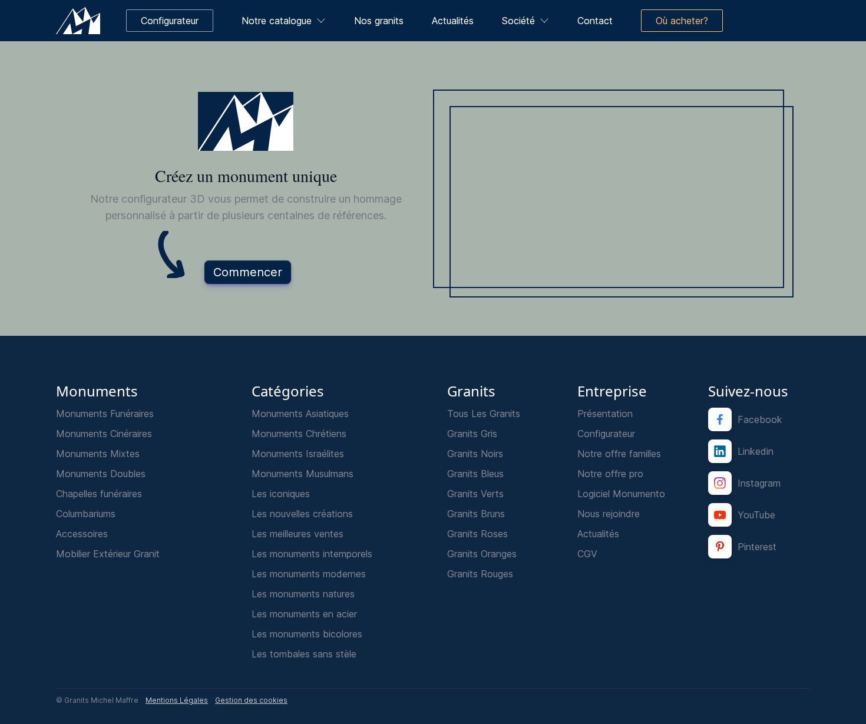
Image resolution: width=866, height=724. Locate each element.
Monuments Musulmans (302, 474)
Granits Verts (475, 494)
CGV (587, 554)
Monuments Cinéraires (104, 433)
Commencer (247, 272)
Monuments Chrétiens (299, 433)
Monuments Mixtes (98, 453)
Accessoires (82, 534)
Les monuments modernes (309, 574)
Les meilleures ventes (297, 534)
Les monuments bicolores (307, 634)
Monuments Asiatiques (300, 413)
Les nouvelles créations (302, 514)
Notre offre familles (619, 453)
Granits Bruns (476, 514)
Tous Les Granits (483, 413)
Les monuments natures (303, 594)
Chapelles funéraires (99, 494)
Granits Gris (472, 433)
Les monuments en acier (304, 614)
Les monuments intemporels (312, 554)
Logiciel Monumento (621, 494)
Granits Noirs (475, 453)
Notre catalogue (277, 21)
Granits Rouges (480, 574)
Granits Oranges (482, 554)
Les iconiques (281, 494)
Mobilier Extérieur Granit (108, 554)
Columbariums (85, 514)
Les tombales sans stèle (304, 654)
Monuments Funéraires (105, 413)
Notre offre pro (610, 474)
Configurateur (606, 433)
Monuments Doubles (101, 474)
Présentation (605, 413)
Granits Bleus (475, 474)
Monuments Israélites (298, 453)
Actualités (453, 21)
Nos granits (379, 21)
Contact (595, 21)
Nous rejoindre (608, 514)
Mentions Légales (177, 700)
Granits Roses (477, 534)
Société (518, 21)
